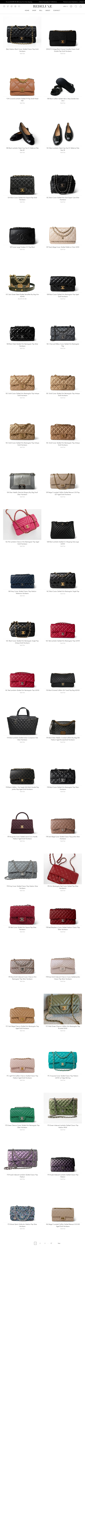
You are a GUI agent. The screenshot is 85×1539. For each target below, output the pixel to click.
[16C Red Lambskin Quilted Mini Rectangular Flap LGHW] (63, 623)
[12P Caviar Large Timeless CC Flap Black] (22, 229)
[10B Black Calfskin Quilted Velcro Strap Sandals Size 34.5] (63, 81)
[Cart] (80, 6)
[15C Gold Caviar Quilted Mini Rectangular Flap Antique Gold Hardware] (22, 376)
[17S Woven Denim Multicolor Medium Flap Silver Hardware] (22, 1207)
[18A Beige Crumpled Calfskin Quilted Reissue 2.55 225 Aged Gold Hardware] (63, 1207)
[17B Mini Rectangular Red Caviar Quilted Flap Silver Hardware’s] (63, 869)
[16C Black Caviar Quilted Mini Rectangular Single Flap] (63, 574)
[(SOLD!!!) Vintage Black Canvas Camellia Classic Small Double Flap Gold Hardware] (63, 32)
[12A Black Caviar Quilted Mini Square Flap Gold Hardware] (22, 180)
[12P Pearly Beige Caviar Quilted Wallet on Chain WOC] (63, 229)
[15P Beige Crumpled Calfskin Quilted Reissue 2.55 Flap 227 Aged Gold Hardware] (63, 475)
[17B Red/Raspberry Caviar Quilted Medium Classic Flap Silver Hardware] (63, 910)
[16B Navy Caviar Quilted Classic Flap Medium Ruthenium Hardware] (22, 574)
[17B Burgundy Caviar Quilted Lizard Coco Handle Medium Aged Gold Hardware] (22, 819)
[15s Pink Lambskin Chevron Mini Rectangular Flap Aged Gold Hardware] (22, 524)
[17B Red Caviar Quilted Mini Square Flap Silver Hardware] (22, 910)
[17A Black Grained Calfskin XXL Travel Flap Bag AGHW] (63, 673)
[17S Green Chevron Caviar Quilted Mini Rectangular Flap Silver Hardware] (22, 1108)
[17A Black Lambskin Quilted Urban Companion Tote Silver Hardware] (22, 720)
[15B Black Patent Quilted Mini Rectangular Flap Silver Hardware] (22, 326)
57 (51, 1243)
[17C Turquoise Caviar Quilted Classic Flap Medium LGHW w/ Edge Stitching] (63, 1058)
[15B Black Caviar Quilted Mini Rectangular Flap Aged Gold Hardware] (63, 277)
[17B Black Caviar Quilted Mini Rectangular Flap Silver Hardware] (63, 769)
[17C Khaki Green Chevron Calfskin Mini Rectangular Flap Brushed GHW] (63, 1009)
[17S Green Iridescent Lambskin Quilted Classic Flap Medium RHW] (63, 1108)
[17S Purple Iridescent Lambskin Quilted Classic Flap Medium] (22, 1157)
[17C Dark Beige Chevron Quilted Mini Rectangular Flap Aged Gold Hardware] (22, 1009)
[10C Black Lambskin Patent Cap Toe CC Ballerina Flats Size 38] (63, 130)
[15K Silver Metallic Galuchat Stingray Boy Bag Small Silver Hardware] (22, 475)
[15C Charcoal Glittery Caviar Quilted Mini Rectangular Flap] (63, 326)
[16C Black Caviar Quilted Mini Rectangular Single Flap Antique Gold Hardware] (22, 623)
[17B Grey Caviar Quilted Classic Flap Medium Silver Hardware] (22, 869)
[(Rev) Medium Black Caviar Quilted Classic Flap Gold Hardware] (22, 32)
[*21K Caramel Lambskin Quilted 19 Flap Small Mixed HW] (22, 81)
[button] (48, 10)
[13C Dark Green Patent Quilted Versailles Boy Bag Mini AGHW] (22, 277)
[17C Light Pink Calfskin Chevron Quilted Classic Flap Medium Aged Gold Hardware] (22, 1058)
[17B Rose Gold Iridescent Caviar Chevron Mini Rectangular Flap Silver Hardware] (22, 959)
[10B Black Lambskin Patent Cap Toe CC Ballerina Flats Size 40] (22, 130)
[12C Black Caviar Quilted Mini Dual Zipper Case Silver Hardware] (63, 180)
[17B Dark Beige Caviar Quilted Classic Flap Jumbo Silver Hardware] (63, 819)
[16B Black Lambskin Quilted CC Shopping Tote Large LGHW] (63, 524)
